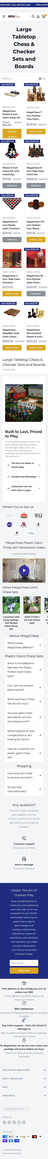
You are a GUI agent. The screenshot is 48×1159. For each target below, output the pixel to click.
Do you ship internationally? (17, 789)
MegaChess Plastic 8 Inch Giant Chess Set (11, 114)
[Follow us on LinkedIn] (24, 1122)
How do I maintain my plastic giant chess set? (20, 753)
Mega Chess (33, 164)
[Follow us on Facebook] (4, 1122)
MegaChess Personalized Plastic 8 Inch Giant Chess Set (35, 333)
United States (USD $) (14, 1109)
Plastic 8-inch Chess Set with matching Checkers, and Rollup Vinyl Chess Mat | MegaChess (11, 171)
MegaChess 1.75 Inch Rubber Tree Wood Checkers (35, 225)
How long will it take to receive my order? (19, 775)
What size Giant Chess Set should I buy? (20, 701)
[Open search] (33, 16)
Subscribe (24, 970)
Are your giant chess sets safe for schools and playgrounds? (19, 717)
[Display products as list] (44, 78)
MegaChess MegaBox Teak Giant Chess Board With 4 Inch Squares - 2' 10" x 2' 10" (12, 333)
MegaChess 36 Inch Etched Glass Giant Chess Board (35, 279)
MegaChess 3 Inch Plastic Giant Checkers (11, 225)
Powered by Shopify (12, 1153)
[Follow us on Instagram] (9, 1122)
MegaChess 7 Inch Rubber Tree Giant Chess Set (34, 116)
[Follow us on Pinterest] (14, 1122)
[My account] (38, 16)
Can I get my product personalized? (20, 687)
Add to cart (36, 131)
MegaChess (9, 107)
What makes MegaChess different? (20, 645)
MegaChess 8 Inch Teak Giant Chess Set (35, 171)
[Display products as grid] (40, 78)
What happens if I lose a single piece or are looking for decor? (20, 735)
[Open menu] (4, 16)
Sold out (12, 185)
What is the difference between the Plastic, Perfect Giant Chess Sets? (20, 670)
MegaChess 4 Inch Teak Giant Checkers (11, 279)
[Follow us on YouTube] (19, 1122)
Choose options (12, 134)
